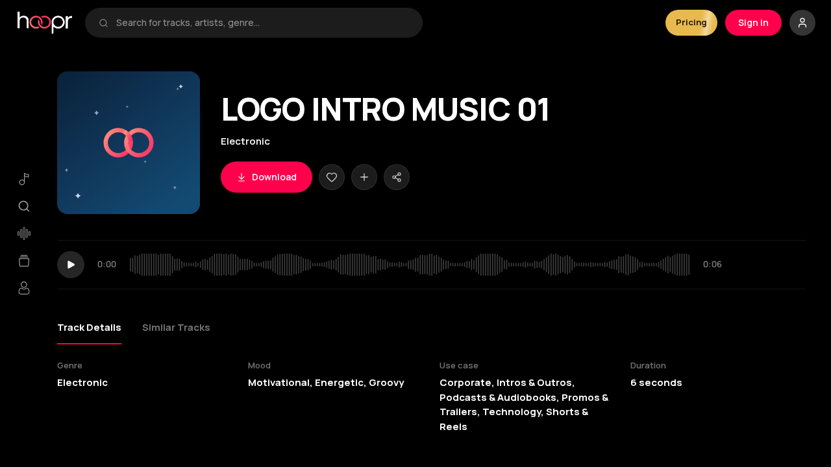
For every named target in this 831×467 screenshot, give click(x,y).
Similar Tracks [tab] (176, 327)
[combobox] (262, 22)
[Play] (70, 264)
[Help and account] (802, 23)
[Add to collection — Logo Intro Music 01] (364, 177)
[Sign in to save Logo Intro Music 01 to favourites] (332, 177)
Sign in (753, 22)
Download (274, 177)
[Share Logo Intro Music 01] (397, 177)
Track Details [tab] (89, 327)
